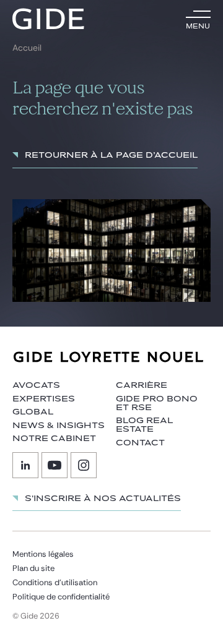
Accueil (27, 48)
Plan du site (33, 568)
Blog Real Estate (144, 425)
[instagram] (84, 465)
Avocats (36, 385)
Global (32, 412)
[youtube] (55, 465)
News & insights (58, 425)
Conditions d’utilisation (54, 582)
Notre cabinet (54, 438)
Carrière (141, 385)
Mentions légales (43, 554)
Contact (140, 443)
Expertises (43, 399)
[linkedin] (25, 465)
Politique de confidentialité (61, 596)
